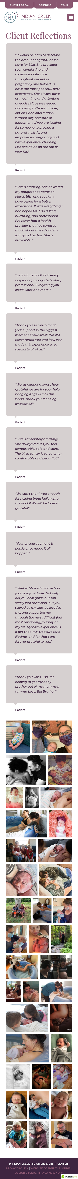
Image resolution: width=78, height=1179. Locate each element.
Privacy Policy (17, 1168)
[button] (70, 17)
